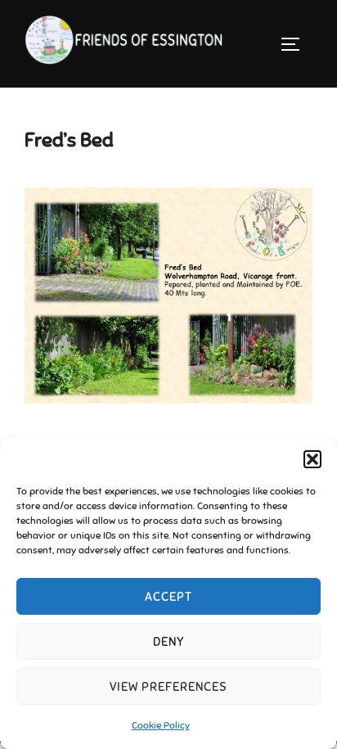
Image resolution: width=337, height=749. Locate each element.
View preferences (168, 686)
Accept (168, 596)
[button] (312, 459)
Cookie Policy (161, 725)
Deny (169, 641)
